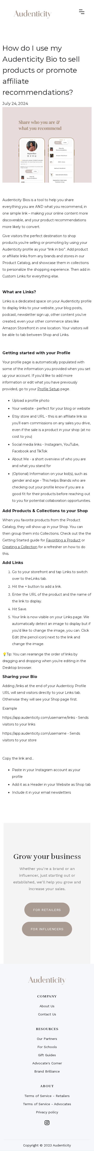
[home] (32, 14)
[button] (81, 12)
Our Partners (47, 1039)
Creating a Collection (19, 547)
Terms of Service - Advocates (47, 1104)
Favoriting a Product (63, 540)
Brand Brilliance (47, 1071)
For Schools (47, 1047)
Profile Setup (48, 389)
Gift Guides (47, 1055)
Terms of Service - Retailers (47, 1096)
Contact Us (47, 1014)
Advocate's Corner (47, 1063)
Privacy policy (47, 1112)
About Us (47, 1006)
